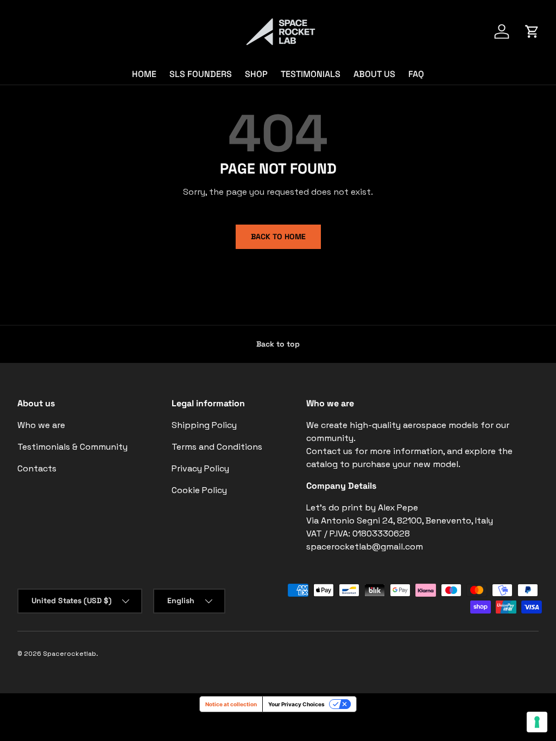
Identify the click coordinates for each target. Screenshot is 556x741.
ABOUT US (374, 74)
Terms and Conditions (217, 446)
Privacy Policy (200, 468)
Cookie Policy (199, 490)
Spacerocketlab (69, 653)
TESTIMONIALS (310, 74)
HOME (144, 74)
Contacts (36, 468)
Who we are (41, 425)
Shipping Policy (204, 425)
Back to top (278, 344)
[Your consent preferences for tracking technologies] (537, 722)
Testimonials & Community (72, 446)
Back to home (278, 236)
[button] (532, 31)
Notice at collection (231, 704)
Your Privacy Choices (296, 704)
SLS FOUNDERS (200, 74)
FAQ (416, 74)
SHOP (256, 74)
